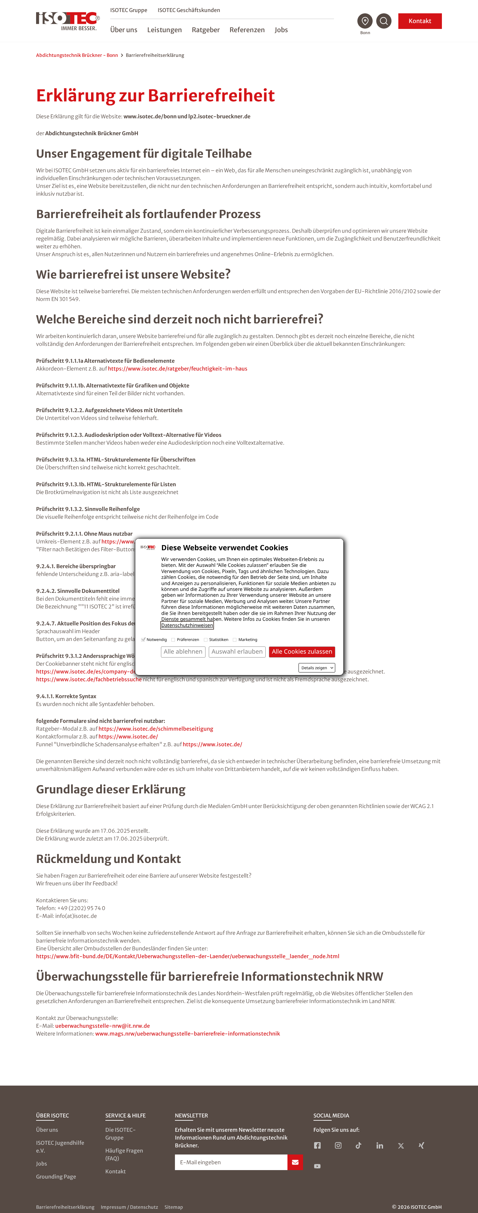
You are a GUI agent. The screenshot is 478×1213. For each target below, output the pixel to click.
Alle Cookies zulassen (302, 651)
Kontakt (420, 21)
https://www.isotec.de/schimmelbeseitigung (156, 728)
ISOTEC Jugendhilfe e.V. (60, 1147)
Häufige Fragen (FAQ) (124, 1154)
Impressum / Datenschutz (129, 1207)
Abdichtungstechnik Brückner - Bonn (77, 55)
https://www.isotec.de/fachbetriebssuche (89, 679)
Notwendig (157, 639)
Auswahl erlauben (237, 651)
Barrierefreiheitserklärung (65, 1207)
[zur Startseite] (68, 21)
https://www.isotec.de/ (128, 736)
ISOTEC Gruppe (128, 10)
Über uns (47, 1130)
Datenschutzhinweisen (187, 625)
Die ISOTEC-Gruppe (120, 1134)
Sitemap (174, 1207)
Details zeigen (314, 668)
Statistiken (219, 639)
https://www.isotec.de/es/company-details (91, 671)
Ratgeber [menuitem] (206, 30)
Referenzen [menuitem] (247, 30)
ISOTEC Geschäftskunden (189, 10)
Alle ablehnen (183, 651)
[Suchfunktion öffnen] (384, 21)
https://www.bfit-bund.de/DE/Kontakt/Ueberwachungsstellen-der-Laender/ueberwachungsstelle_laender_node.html (187, 956)
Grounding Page (56, 1176)
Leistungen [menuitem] (164, 30)
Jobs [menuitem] (281, 30)
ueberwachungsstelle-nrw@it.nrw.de (102, 1026)
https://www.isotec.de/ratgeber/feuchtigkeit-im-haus (177, 368)
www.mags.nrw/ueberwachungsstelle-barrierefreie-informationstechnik (187, 1033)
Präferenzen (188, 639)
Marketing (247, 639)
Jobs (41, 1163)
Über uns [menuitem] (124, 30)
